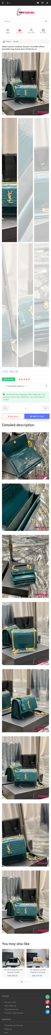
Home (8, 41)
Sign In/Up (31, 33)
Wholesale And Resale (13, 1025)
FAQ (6, 1033)
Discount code (10, 1002)
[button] (21, 981)
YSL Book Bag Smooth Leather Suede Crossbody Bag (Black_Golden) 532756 (13, 973)
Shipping (8, 1029)
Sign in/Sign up (10, 1006)
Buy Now (13, 416)
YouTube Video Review (13, 1013)
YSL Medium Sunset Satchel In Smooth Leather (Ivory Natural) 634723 (38, 973)
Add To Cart (38, 416)
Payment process (11, 1009)
